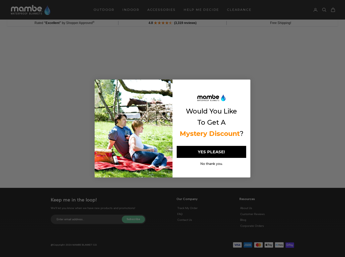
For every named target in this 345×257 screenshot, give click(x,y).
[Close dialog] (170, 82)
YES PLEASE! (211, 151)
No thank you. (211, 164)
